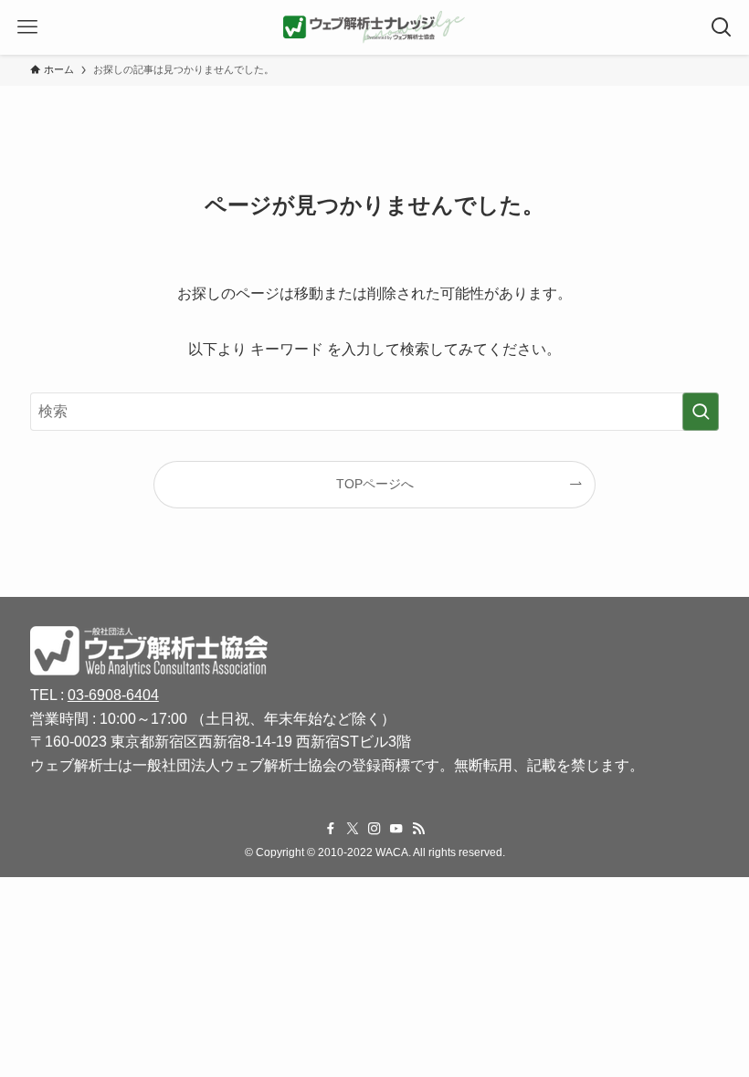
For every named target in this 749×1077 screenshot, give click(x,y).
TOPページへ (375, 483)
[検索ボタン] (721, 27)
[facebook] (330, 829)
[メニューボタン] (27, 27)
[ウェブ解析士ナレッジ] (374, 27)
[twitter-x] (352, 829)
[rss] (418, 829)
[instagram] (374, 829)
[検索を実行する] (700, 411)
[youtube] (396, 829)
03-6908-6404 (113, 695)
